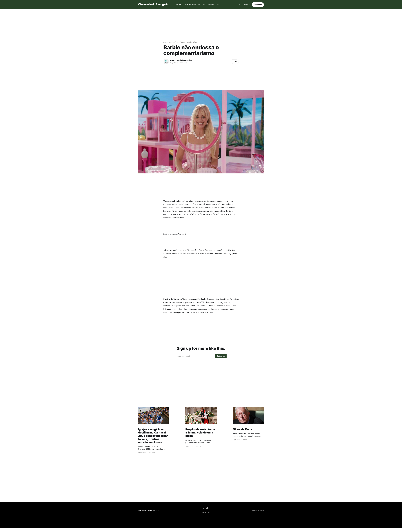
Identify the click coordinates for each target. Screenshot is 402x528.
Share (235, 61)
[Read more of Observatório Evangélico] (166, 61)
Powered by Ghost (258, 510)
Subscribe (258, 5)
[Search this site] (240, 4)
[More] (218, 4)
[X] (203, 508)
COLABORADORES (192, 5)
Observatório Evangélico (154, 4)
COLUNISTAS (208, 5)
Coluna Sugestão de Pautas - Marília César (180, 42)
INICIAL (179, 5)
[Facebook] (207, 508)
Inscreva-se (206, 512)
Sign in (247, 5)
